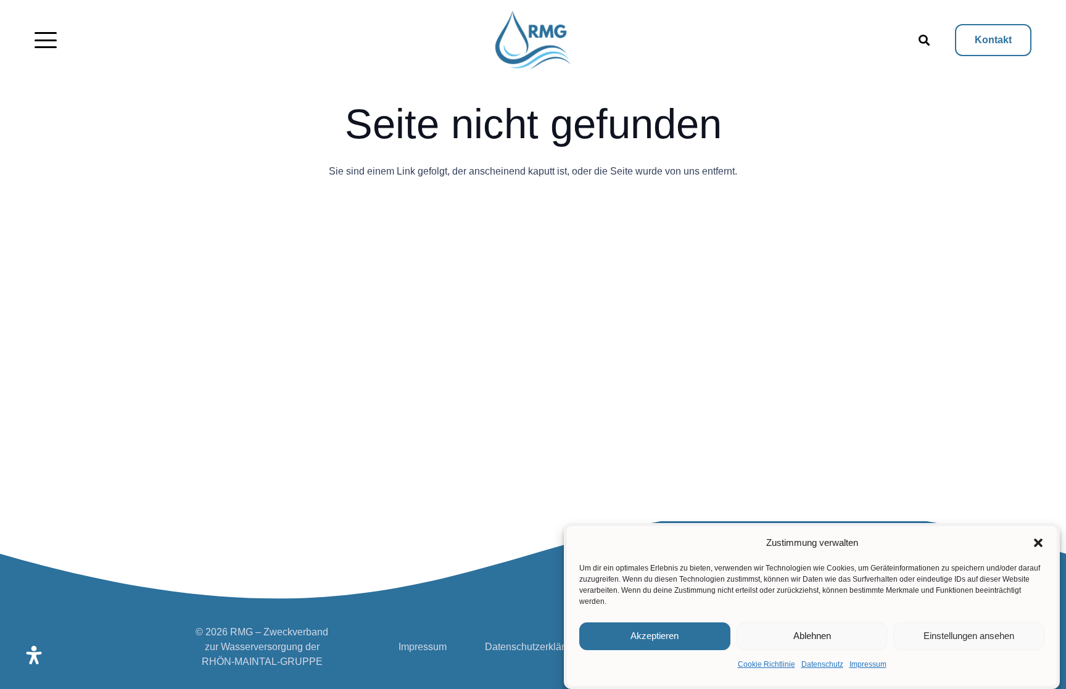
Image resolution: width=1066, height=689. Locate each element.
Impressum (867, 664)
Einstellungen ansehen (968, 636)
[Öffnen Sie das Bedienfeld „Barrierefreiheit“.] (34, 655)
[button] (1038, 543)
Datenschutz (822, 664)
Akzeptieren (654, 636)
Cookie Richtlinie (766, 664)
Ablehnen (812, 636)
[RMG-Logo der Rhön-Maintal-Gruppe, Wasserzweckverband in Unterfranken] (533, 40)
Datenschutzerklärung (533, 647)
